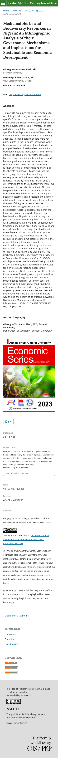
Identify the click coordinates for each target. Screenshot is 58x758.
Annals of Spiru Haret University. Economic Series (32, 3)
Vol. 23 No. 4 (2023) (34, 10)
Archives (17, 10)
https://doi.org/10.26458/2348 (25, 94)
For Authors (10, 639)
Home (6, 10)
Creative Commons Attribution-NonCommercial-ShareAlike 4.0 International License (26, 539)
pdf (9, 421)
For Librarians (11, 643)
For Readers (10, 634)
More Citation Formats (16, 473)
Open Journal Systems (17, 615)
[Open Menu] (3, 3)
